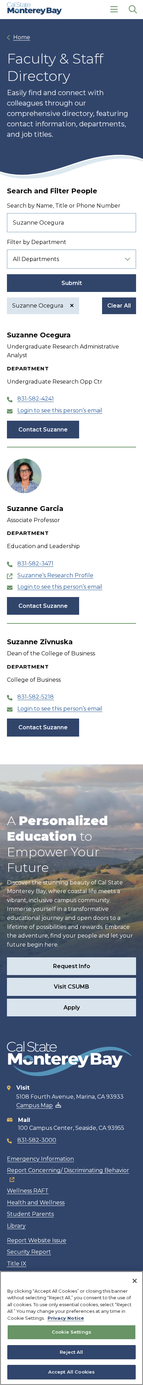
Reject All (71, 1352)
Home (21, 37)
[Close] (134, 1281)
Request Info (71, 966)
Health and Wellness (36, 1202)
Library (16, 1226)
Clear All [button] (119, 305)
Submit (71, 283)
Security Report (29, 1252)
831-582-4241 (35, 398)
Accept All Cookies (71, 1372)
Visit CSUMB (71, 986)
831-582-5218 (35, 697)
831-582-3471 (35, 563)
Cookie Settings (71, 1332)
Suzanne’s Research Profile (55, 575)
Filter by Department (36, 242)
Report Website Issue (36, 1240)
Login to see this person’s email (59, 410)
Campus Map (34, 1105)
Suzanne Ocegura (38, 305)
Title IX (16, 1263)
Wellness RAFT (28, 1190)
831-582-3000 (36, 1140)
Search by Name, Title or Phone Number (63, 205)
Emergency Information (40, 1159)
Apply (72, 1007)
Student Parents (30, 1214)
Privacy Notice (66, 1318)
